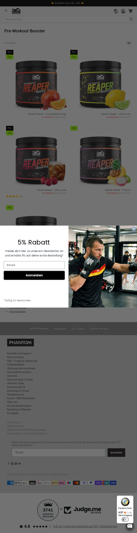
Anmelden (34, 275)
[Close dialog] (134, 228)
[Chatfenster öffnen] (130, 526)
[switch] (125, 519)
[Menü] (131, 498)
